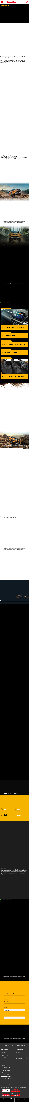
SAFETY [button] (4, 854)
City (2, 947)
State (5, 1007)
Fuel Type (6, 991)
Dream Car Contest (6, 1074)
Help (3, 1047)
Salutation (4, 915)
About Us (18, 1052)
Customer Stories (6, 1070)
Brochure (25, 1100)
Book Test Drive (14, 975)
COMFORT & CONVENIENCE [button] (10, 868)
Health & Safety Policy (21, 1058)
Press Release (5, 1065)
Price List (18, 1100)
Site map (7, 1047)
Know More (3, 970)
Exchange (4, 1060)
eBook (3, 1053)
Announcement (16, 1045)
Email (3, 939)
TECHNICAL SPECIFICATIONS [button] (10, 871)
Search (9, 1045)
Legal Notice (24, 1045)
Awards (3, 1072)
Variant (6, 999)
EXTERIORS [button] (5, 861)
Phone (3, 931)
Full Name (4, 923)
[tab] (14, 834)
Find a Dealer (3, 1100)
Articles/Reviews (6, 1067)
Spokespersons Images (7, 1068)
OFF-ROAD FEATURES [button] (8, 858)
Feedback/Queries (20, 1053)
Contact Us (4, 1045)
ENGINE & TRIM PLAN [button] (8, 834)
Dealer (3, 955)
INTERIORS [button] (5, 864)
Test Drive (11, 1100)
